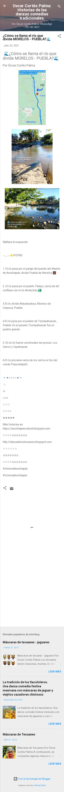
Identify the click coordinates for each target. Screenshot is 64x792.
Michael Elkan (40, 785)
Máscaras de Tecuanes (19, 734)
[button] (59, 36)
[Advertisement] (32, 597)
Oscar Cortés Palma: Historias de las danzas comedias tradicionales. (32, 12)
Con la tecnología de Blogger (34, 778)
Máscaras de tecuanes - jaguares (26, 642)
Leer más (54, 671)
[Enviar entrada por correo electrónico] (12, 489)
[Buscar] (59, 7)
